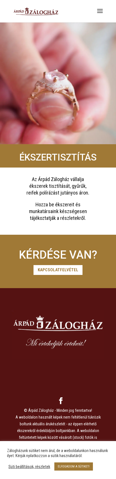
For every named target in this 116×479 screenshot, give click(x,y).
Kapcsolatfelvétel (58, 269)
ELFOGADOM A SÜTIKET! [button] (74, 466)
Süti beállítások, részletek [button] (29, 466)
